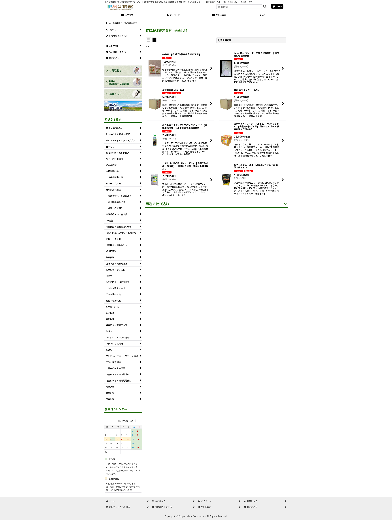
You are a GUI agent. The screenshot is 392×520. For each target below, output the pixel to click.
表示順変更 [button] (225, 40)
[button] (265, 15)
